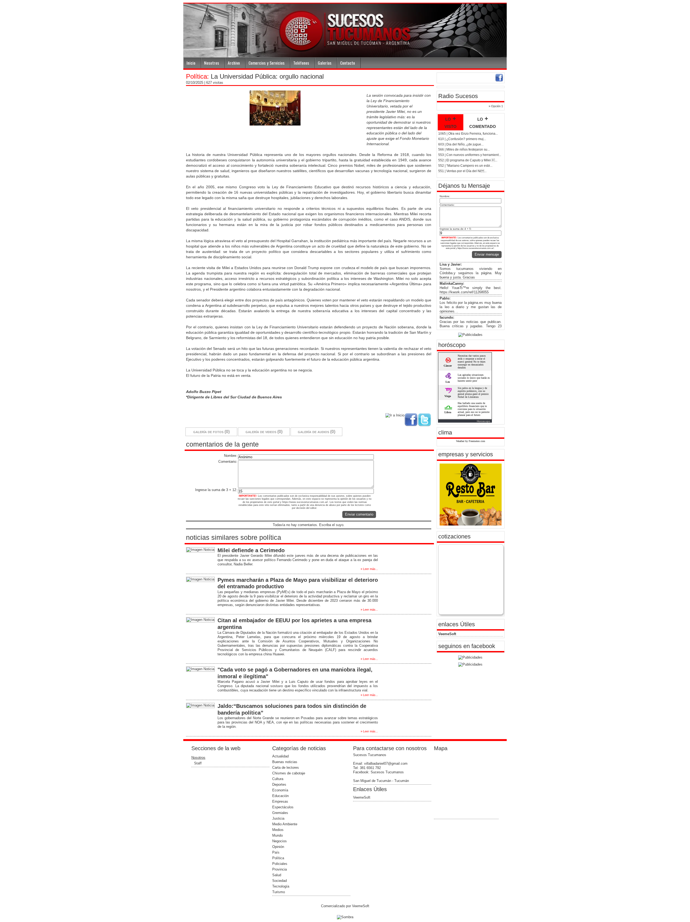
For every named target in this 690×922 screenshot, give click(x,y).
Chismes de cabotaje (288, 773)
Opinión (278, 847)
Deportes (279, 784)
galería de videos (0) (264, 431)
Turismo (278, 892)
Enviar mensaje (487, 254)
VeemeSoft (447, 634)
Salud (276, 875)
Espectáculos (283, 807)
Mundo (277, 835)
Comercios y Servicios (267, 63)
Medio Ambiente (284, 824)
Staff (198, 763)
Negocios (279, 841)
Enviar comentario (359, 514)
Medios (278, 830)
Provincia (279, 869)
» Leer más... (369, 568)
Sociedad (279, 881)
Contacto (347, 63)
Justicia (278, 818)
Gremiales (280, 813)
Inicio (191, 63)
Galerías (325, 63)
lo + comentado (482, 122)
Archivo (234, 63)
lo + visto (450, 122)
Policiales (279, 864)
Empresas (280, 801)
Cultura (277, 779)
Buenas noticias (284, 762)
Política (278, 858)
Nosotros (211, 63)
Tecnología (280, 886)
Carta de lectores (285, 768)
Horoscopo (483, 421)
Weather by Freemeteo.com (470, 441)
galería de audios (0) (316, 431)
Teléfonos (301, 63)
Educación (280, 796)
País (276, 852)
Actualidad (280, 756)
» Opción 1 (496, 106)
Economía (280, 790)
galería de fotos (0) (211, 431)
